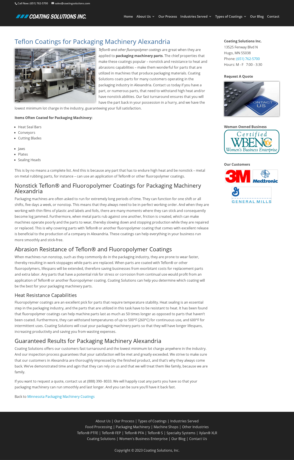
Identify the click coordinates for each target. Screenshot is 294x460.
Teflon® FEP (111, 433)
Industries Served (193, 17)
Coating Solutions (101, 438)
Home (128, 17)
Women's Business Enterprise (143, 438)
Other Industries (195, 426)
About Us (143, 17)
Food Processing (98, 426)
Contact (273, 17)
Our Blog (257, 17)
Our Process (167, 17)
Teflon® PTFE (87, 433)
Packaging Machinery (133, 426)
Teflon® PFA (134, 433)
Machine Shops (166, 426)
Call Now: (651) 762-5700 (33, 3)
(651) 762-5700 (248, 58)
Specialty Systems (181, 433)
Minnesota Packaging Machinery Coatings (61, 396)
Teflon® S (155, 433)
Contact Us (198, 438)
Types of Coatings (228, 17)
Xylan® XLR (208, 433)
